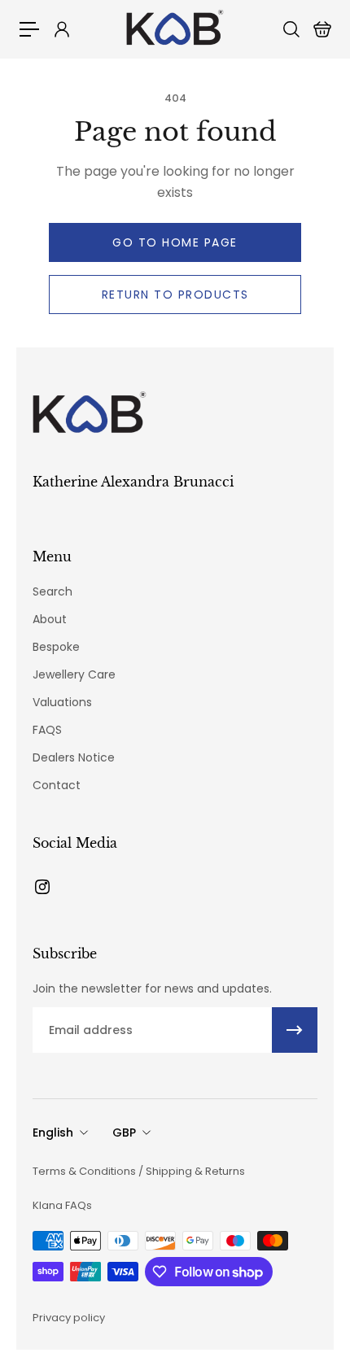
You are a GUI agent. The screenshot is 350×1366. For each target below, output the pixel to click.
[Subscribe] (294, 1030)
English (53, 1132)
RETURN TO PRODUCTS (175, 294)
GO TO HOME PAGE (175, 242)
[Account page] (61, 29)
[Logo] (175, 29)
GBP (124, 1132)
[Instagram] (42, 887)
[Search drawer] (290, 29)
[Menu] (29, 29)
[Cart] (321, 29)
